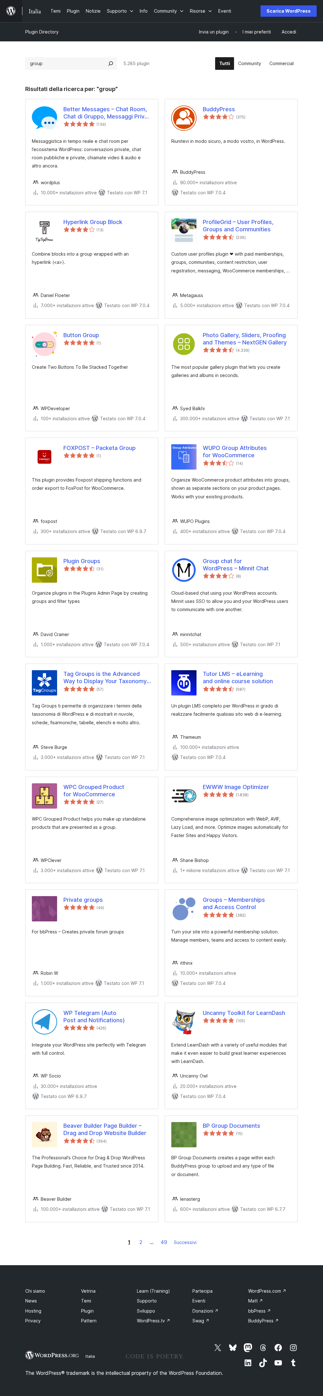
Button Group (81, 335)
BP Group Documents (231, 1125)
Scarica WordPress (289, 11)
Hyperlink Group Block (92, 222)
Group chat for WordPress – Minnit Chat (236, 565)
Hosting (33, 1311)
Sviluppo (146, 1311)
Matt (255, 1300)
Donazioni (205, 1311)
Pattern (89, 1320)
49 (164, 1242)
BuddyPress (219, 109)
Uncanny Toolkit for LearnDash (244, 1013)
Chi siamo (35, 1291)
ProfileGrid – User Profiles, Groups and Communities (238, 226)
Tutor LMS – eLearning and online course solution (238, 677)
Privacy (33, 1320)
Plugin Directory (42, 31)
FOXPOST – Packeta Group (99, 448)
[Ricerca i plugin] (110, 63)
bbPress (259, 1311)
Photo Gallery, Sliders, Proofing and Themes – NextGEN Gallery (245, 339)
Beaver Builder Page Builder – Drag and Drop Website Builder (104, 1129)
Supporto (147, 1300)
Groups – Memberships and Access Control (234, 903)
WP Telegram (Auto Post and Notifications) (94, 1016)
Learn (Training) (153, 1291)
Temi (86, 1300)
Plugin (87, 1311)
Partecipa (202, 1291)
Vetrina (88, 1291)
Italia (90, 1356)
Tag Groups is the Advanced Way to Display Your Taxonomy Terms (105, 678)
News (31, 1300)
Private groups (83, 899)
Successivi (185, 1242)
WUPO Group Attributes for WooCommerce (235, 451)
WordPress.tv (153, 1320)
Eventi (198, 1300)
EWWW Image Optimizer (236, 787)
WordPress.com (267, 1291)
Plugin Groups (81, 561)
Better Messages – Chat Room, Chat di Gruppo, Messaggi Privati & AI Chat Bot (107, 113)
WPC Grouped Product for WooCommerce (93, 791)
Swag (200, 1320)
